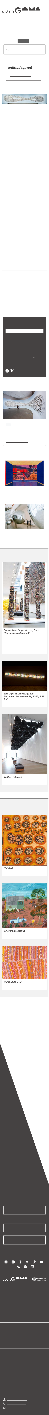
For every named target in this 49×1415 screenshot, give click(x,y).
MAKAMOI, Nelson (13, 643)
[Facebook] (7, 370)
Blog (28, 1331)
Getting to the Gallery (17, 1395)
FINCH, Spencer (11, 703)
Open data (8, 1331)
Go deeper (39, 31)
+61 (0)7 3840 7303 (16, 1400)
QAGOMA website (11, 1334)
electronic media (11, 209)
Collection (21, 20)
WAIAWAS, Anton (12, 636)
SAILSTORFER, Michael (15, 780)
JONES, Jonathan (20, 75)
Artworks (9, 31)
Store (5, 1337)
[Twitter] (12, 370)
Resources (36, 41)
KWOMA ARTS (11, 649)
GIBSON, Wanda (11, 934)
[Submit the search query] (5, 49)
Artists (23, 31)
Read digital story (16, 439)
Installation (9, 196)
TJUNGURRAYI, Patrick (15, 985)
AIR (8, 424)
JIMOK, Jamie (10, 646)
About (28, 1334)
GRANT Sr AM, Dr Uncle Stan (23, 79)
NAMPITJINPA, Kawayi (14, 871)
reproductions (21, 1028)
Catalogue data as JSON (17, 357)
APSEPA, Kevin (11, 640)
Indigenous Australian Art (16, 159)
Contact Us (12, 1404)
